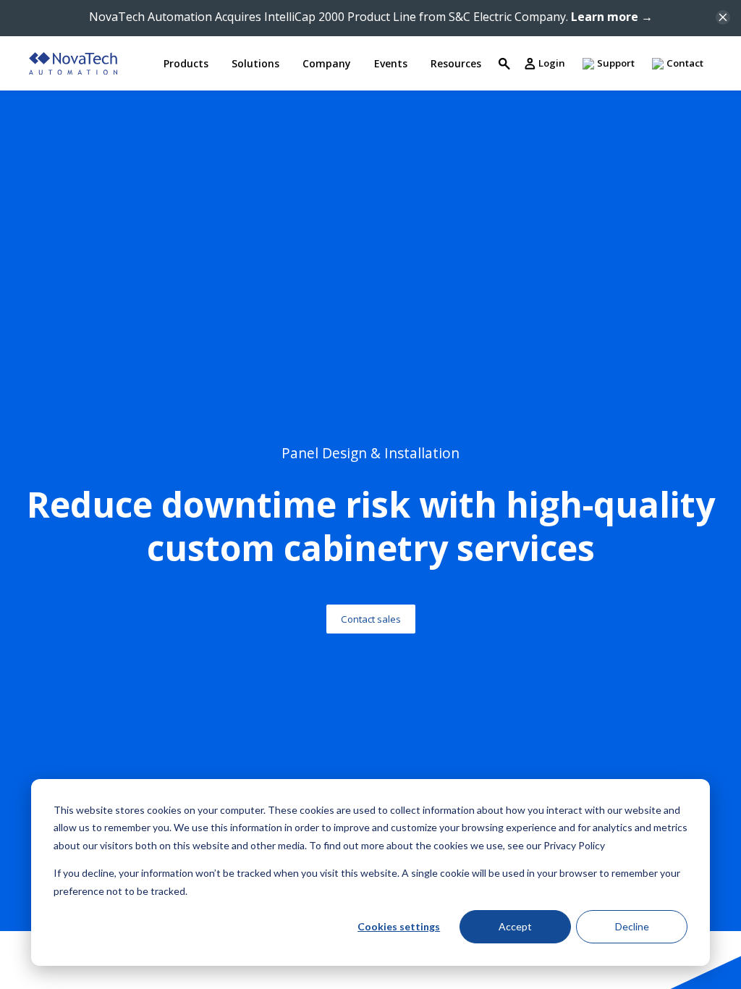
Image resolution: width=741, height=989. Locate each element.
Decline (632, 926)
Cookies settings (398, 926)
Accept (515, 926)
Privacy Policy (574, 845)
